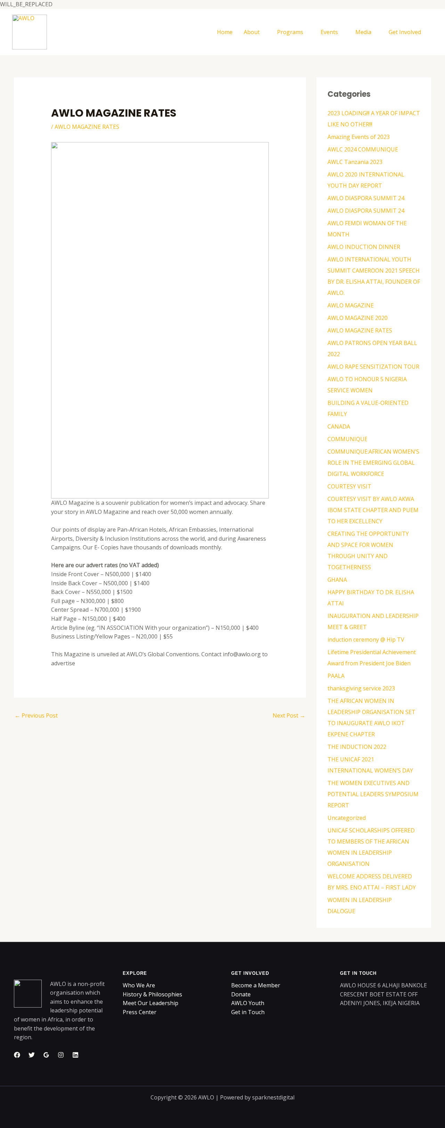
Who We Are (139, 985)
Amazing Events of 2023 (358, 137)
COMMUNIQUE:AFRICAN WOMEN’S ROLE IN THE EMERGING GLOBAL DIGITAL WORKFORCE (373, 463)
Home (225, 32)
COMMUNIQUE (347, 439)
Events (329, 32)
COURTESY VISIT (349, 486)
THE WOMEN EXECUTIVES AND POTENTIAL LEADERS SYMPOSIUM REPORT (373, 794)
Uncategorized (346, 818)
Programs (290, 32)
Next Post (289, 715)
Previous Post (36, 715)
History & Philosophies (152, 994)
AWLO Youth (247, 1003)
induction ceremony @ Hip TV (365, 639)
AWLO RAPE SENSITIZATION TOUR (373, 366)
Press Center (139, 1012)
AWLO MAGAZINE (350, 305)
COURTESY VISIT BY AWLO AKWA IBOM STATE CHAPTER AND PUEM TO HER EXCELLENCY (373, 510)
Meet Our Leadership (150, 1003)
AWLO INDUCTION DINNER (363, 247)
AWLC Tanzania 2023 (354, 162)
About (252, 32)
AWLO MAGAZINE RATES (87, 127)
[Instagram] (61, 1055)
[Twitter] (32, 1055)
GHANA (337, 579)
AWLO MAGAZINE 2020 (357, 318)
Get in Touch (248, 1012)
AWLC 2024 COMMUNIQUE (362, 149)
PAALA (336, 676)
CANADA (338, 426)
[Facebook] (17, 1055)
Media (363, 32)
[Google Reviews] (46, 1055)
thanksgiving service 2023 (361, 688)
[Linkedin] (75, 1055)
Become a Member (255, 985)
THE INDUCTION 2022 (356, 747)
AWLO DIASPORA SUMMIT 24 (365, 198)
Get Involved (405, 32)
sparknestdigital (273, 1097)
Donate (241, 994)
